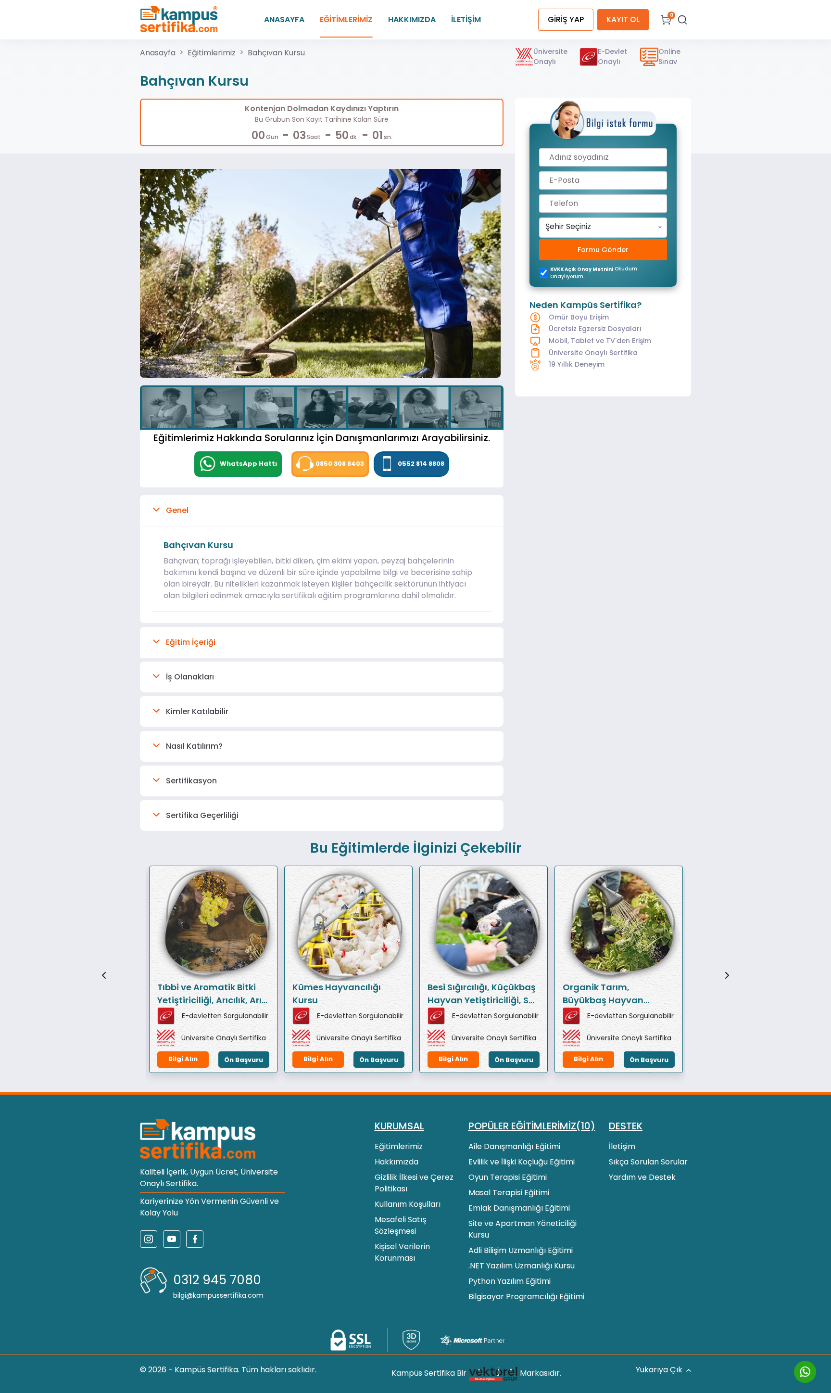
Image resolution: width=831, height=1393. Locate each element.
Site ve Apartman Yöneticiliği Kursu (522, 1229)
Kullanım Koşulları (408, 1204)
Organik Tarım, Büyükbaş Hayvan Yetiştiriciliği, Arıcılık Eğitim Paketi (607, 994)
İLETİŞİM (466, 19)
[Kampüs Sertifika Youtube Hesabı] (171, 1239)
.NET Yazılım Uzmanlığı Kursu (521, 1265)
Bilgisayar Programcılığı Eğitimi (526, 1296)
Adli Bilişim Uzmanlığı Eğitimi (520, 1250)
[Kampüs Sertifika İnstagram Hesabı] (148, 1239)
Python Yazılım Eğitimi (509, 1281)
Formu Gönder (603, 250)
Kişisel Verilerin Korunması (402, 1252)
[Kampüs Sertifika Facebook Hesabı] (194, 1239)
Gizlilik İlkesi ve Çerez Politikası (414, 1183)
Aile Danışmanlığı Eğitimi (514, 1146)
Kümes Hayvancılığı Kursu (336, 993)
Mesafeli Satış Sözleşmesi (400, 1225)
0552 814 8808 (421, 463)
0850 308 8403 (339, 463)
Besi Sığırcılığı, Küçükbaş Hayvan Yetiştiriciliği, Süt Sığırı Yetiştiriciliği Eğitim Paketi (483, 994)
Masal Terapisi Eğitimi (508, 1192)
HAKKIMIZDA (412, 19)
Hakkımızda (396, 1161)
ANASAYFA (284, 19)
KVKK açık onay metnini (581, 269)
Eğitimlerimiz (212, 52)
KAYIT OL (623, 19)
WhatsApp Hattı (247, 463)
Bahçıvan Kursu (276, 52)
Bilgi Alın (183, 1058)
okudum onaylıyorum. (593, 272)
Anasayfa (158, 52)
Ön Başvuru (243, 1059)
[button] (322, 510)
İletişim (622, 1146)
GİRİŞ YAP (566, 19)
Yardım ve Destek (642, 1177)
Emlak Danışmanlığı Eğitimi (519, 1208)
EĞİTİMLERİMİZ (346, 19)
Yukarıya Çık (659, 1369)
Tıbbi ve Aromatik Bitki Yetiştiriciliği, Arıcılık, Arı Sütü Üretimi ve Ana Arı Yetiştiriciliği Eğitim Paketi (209, 994)
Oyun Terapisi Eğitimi (507, 1177)
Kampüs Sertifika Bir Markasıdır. (476, 1373)
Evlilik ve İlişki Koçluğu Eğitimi (521, 1161)
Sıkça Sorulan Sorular (648, 1161)
